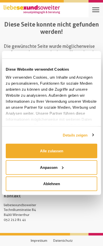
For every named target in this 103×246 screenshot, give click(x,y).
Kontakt (12, 195)
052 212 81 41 (15, 220)
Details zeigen (75, 135)
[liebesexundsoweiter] (32, 10)
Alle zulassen (51, 151)
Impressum (38, 240)
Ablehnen (51, 184)
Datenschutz (63, 240)
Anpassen (49, 167)
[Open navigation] (95, 10)
